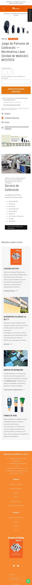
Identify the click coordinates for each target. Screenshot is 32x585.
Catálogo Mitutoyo (9, 291)
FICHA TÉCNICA (13, 39)
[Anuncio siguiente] (29, 2)
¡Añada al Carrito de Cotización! (16, 90)
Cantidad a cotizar (6, 68)
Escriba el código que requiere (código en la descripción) (13, 77)
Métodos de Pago (16, 501)
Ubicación (16, 522)
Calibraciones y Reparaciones (13, 390)
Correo (16, 530)
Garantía (7, 113)
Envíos (7, 122)
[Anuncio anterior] (3, 2)
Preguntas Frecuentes (15, 484)
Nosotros (7, 344)
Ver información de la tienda (11, 105)
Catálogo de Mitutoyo (12, 118)
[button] (4, 8)
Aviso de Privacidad (16, 488)
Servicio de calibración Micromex (15, 227)
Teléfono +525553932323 (16, 517)
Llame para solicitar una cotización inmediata (17, 128)
